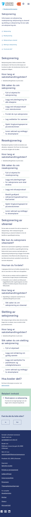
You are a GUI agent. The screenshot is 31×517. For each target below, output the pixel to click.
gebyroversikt (5, 385)
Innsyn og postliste (7, 478)
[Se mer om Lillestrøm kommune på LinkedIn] (9, 511)
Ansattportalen (6, 493)
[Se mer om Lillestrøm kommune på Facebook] (1, 511)
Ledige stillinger (7, 474)
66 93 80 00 (5, 440)
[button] (15, 94)
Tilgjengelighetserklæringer (10, 486)
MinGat (4, 497)
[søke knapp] (18, 4)
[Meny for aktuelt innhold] (28, 4)
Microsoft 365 (6, 505)
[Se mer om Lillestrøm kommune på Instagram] (5, 511)
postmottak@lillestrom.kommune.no (13, 454)
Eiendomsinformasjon (10, 9)
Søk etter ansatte (7, 466)
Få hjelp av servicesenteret (10, 470)
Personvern (5, 482)
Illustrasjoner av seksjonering (16, 398)
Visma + (4, 501)
